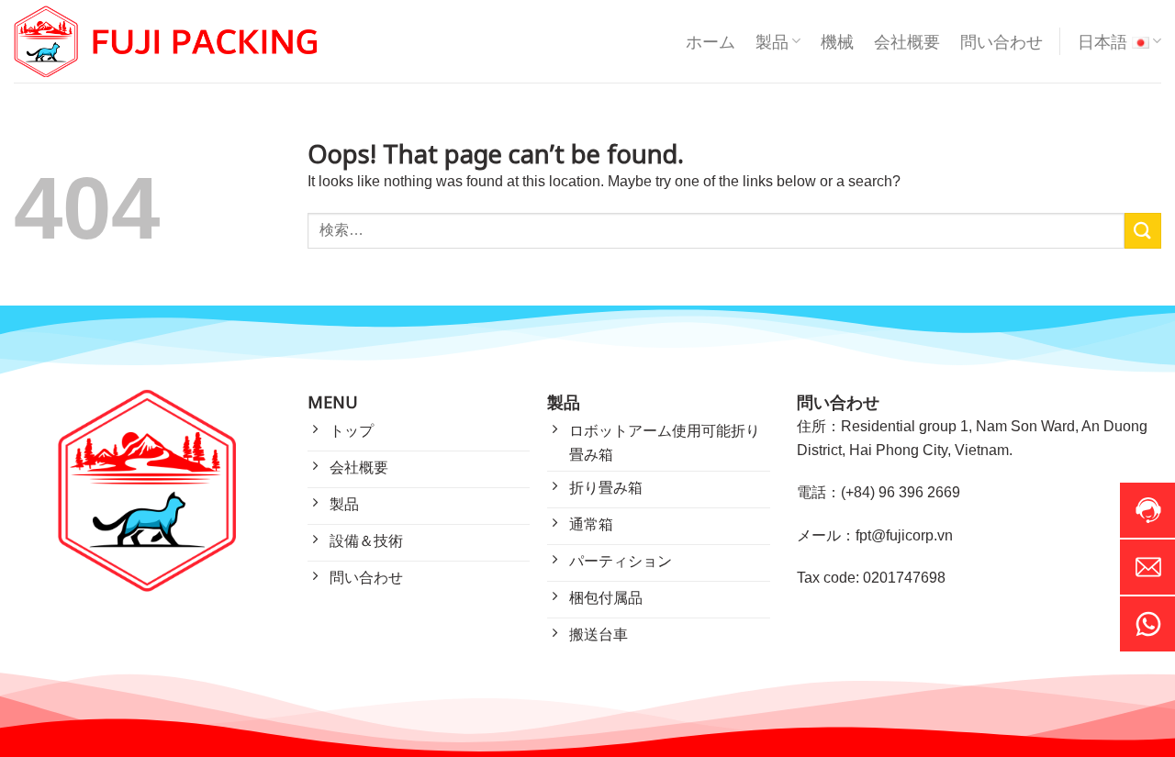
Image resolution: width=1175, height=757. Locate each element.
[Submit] (1143, 231)
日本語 (1102, 41)
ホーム (710, 41)
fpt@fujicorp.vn (904, 535)
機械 (837, 41)
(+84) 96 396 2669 (900, 492)
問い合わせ (1001, 41)
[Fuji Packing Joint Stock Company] (165, 42)
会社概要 (907, 41)
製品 (772, 41)
